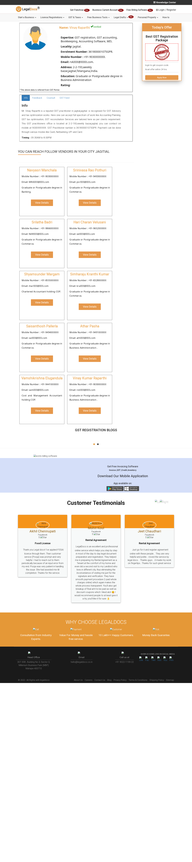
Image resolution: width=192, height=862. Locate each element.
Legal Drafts (123, 17)
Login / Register (167, 9)
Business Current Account (105, 10)
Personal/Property (147, 17)
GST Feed (64, 98)
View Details (42, 202)
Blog (109, 680)
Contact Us (99, 680)
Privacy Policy (120, 680)
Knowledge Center (166, 2)
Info (26, 98)
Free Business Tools (97, 17)
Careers (88, 680)
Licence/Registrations (51, 17)
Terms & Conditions (138, 680)
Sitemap (170, 680)
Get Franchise (77, 10)
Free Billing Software (137, 10)
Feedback (37, 98)
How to (165, 17)
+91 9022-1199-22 (124, 662)
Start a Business (26, 17)
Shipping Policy (156, 680)
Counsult (51, 98)
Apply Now (162, 77)
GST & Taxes (75, 17)
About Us (78, 680)
